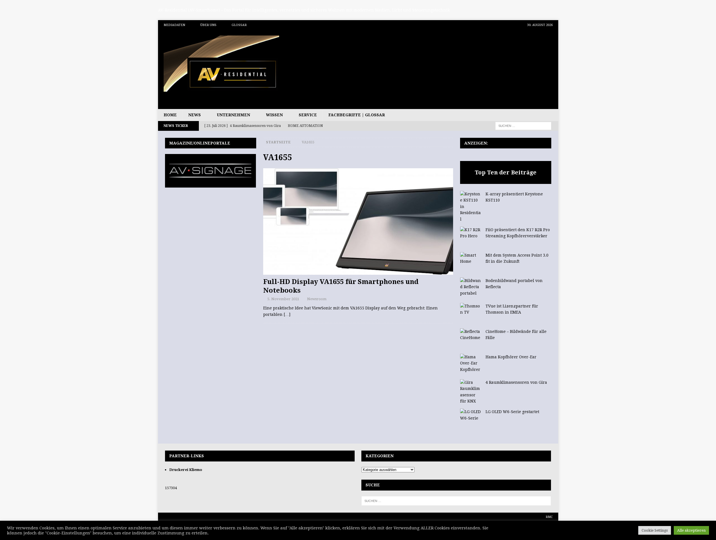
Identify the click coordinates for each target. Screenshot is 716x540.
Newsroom (316, 299)
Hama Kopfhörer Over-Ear (511, 357)
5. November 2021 (283, 299)
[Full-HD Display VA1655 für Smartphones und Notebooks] (358, 221)
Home (170, 115)
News (194, 115)
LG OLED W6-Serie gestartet (512, 411)
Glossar (239, 25)
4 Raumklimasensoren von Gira (516, 382)
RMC (549, 517)
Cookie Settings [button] (655, 530)
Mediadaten (174, 25)
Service (308, 115)
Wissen (274, 115)
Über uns (208, 25)
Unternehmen (233, 115)
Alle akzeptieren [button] (691, 530)
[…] (287, 314)
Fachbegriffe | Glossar (356, 115)
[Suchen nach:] (523, 125)
